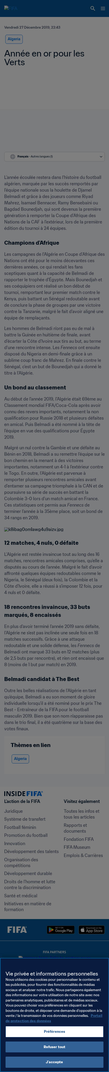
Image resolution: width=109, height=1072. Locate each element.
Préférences (54, 1031)
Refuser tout (55, 1047)
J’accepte (54, 1062)
